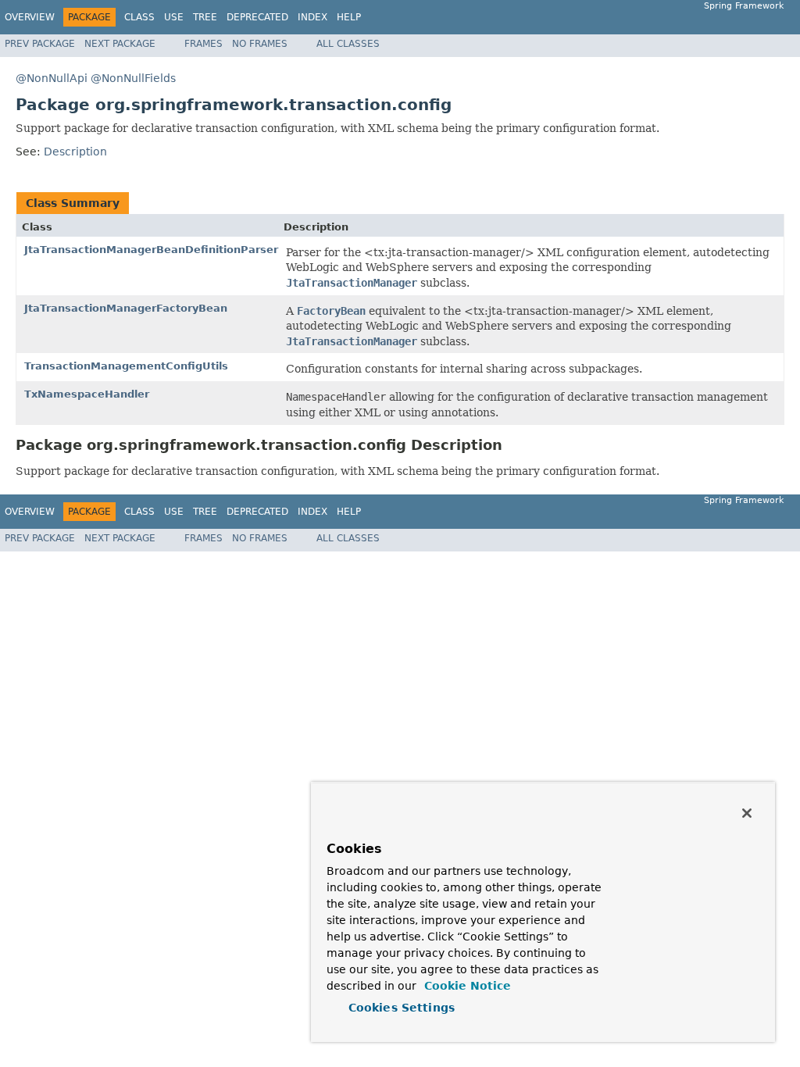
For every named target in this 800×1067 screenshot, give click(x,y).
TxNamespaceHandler (86, 394)
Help (349, 17)
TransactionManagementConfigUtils (126, 366)
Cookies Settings (401, 1007)
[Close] (747, 813)
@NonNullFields (133, 78)
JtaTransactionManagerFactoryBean (125, 308)
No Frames (260, 43)
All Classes (348, 43)
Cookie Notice (465, 986)
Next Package (119, 43)
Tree (205, 17)
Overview (30, 17)
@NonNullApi (52, 78)
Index (312, 17)
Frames (203, 43)
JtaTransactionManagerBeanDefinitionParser (151, 249)
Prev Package (40, 43)
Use (174, 17)
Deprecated (257, 17)
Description (75, 151)
